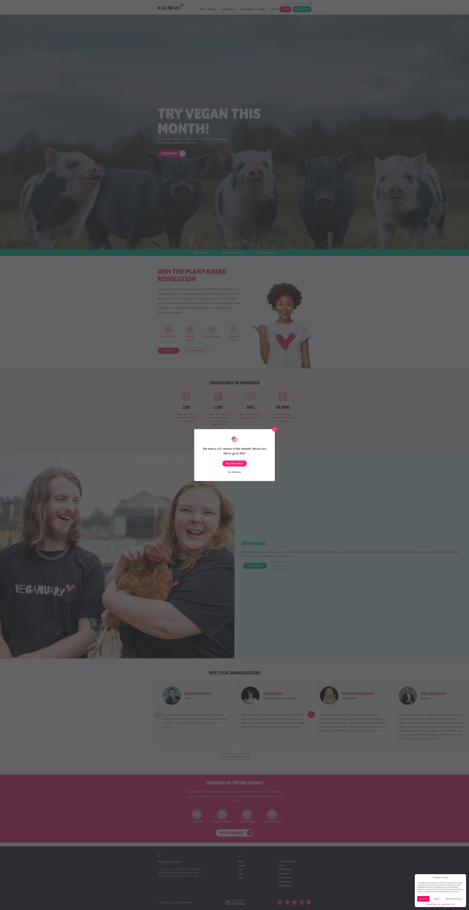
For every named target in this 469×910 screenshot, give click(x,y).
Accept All (423, 898)
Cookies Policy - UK (433, 904)
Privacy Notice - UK (447, 904)
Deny (437, 898)
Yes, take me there (234, 463)
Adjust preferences (454, 898)
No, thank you (234, 472)
